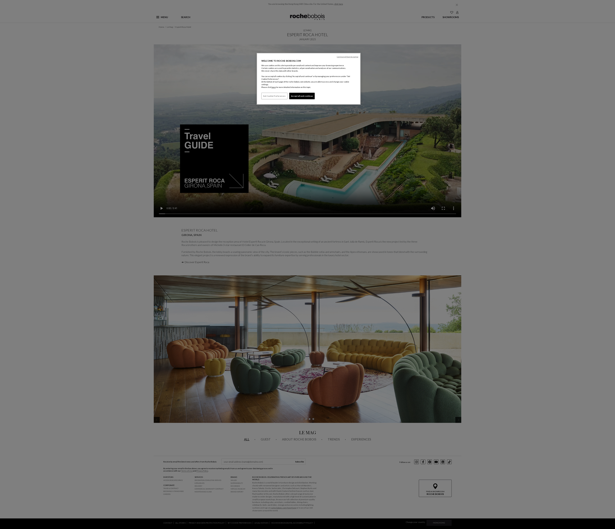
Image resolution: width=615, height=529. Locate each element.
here (273, 87)
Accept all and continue (302, 96)
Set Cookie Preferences (274, 96)
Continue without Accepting (347, 57)
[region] (309, 79)
